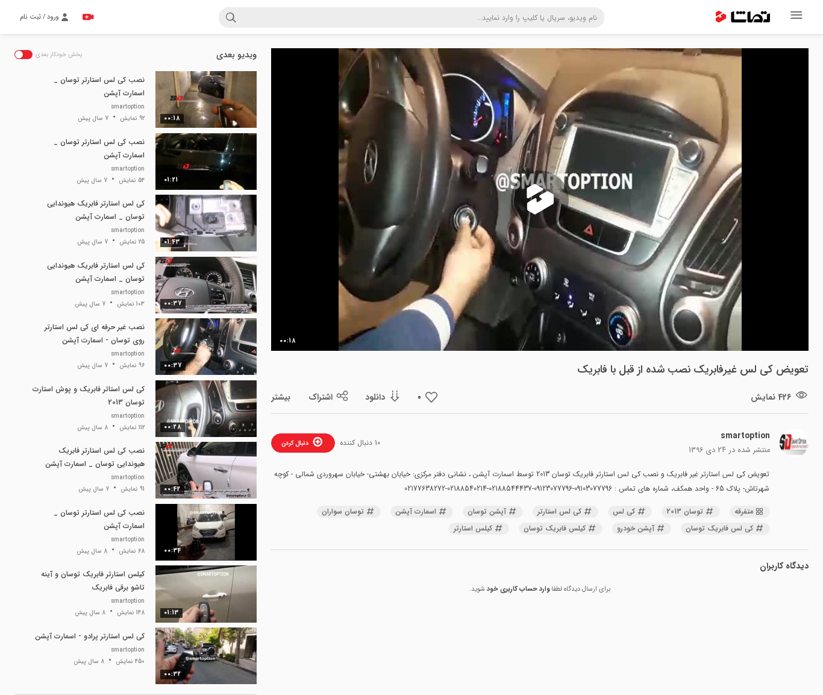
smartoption (745, 435)
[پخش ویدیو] (540, 199)
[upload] (88, 17)
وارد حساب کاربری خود (518, 589)
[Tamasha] (743, 17)
